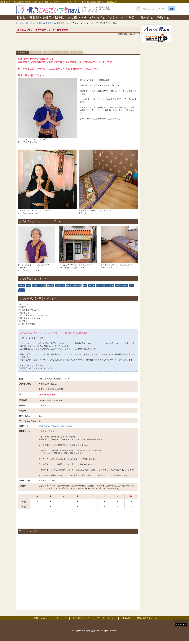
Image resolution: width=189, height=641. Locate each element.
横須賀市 (49, 23)
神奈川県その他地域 (33, 23)
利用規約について (81, 618)
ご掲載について (39, 618)
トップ (18, 23)
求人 (62, 52)
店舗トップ (22, 52)
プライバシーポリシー (105, 618)
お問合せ (49, 52)
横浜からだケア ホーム (147, 618)
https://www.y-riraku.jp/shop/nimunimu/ (56, 425)
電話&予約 (76, 52)
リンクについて (59, 618)
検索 (172, 8)
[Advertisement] (78, 43)
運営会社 (126, 618)
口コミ (35, 52)
